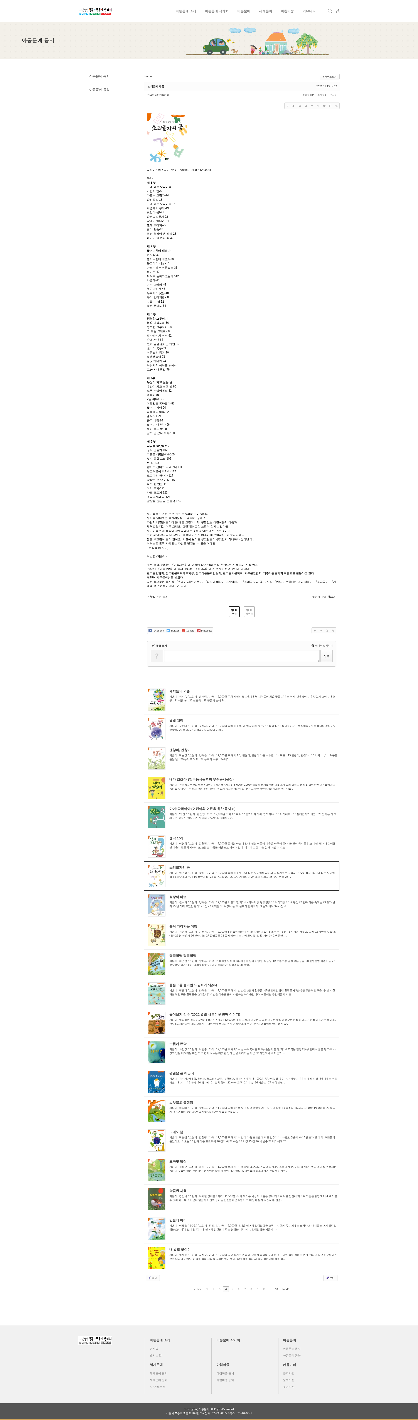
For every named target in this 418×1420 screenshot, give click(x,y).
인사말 (154, 1349)
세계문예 (265, 11)
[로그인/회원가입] (337, 10)
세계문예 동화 (158, 1380)
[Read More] (241, 699)
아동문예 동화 (99, 89)
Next (285, 1289)
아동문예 (243, 11)
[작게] (306, 106)
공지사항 (288, 1373)
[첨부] (336, 106)
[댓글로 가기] (324, 106)
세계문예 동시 (158, 1373)
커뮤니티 (309, 11)
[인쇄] (330, 106)
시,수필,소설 (157, 1387)
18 (276, 1289)
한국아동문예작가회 (158, 94)
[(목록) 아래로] (318, 106)
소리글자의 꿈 (156, 86)
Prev (198, 1289)
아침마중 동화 (225, 1380)
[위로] (312, 106)
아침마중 (287, 11)
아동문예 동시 (99, 76)
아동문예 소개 (186, 11)
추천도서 (288, 1387)
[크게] (300, 106)
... (270, 1289)
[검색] (329, 10)
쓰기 (331, 1278)
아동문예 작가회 (217, 11)
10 (264, 1289)
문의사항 (288, 1380)
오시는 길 (156, 1355)
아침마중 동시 (225, 1373)
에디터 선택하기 (324, 645)
